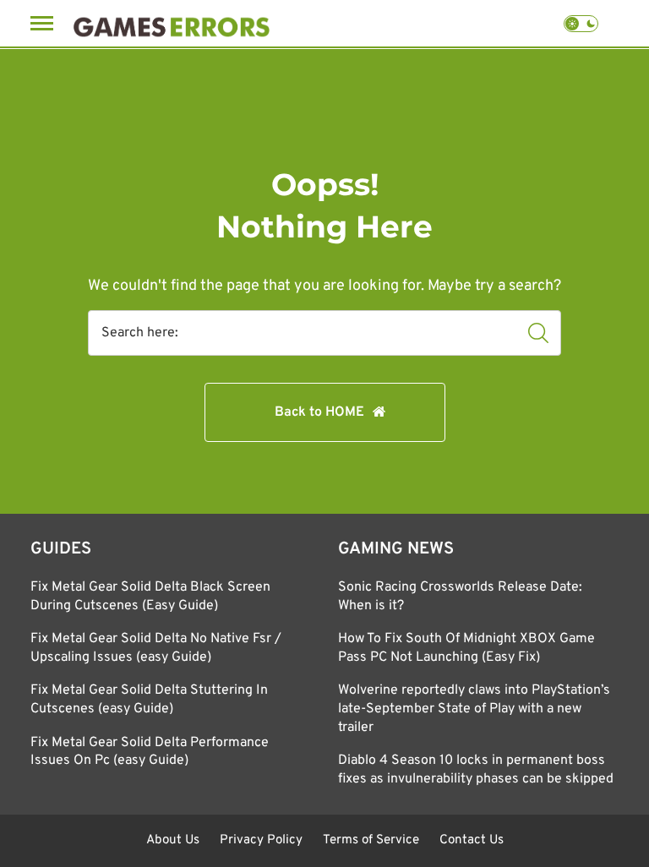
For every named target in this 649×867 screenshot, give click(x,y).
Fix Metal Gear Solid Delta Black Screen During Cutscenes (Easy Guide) (150, 596)
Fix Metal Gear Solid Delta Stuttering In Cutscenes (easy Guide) (149, 699)
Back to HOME (319, 412)
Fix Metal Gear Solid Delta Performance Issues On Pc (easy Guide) (149, 752)
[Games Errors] (172, 23)
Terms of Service (371, 840)
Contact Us (471, 840)
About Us (172, 840)
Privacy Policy (261, 840)
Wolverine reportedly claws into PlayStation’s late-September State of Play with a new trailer (474, 708)
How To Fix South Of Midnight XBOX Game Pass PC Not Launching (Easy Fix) (466, 648)
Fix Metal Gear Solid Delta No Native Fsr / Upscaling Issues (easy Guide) (155, 648)
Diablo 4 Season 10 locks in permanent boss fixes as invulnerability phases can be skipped (476, 770)
